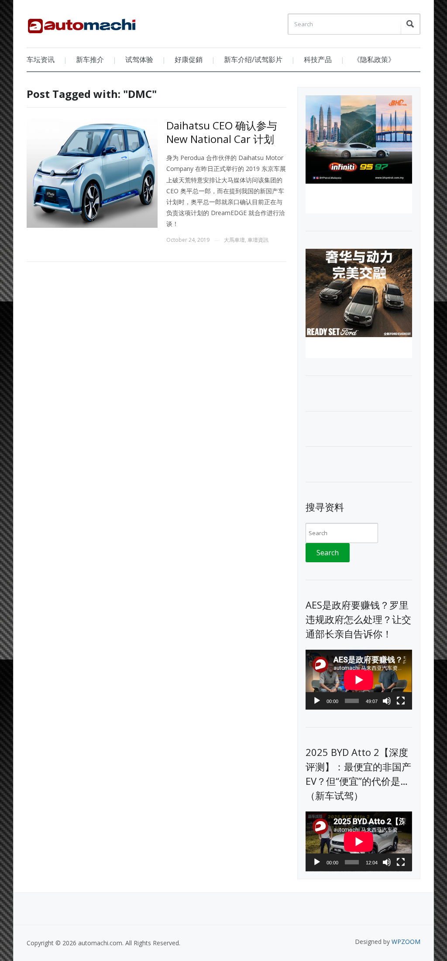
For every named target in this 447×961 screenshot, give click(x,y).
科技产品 (318, 59)
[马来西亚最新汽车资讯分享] (82, 23)
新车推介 (90, 59)
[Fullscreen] (400, 700)
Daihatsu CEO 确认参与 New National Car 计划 (221, 132)
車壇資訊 (258, 240)
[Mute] (386, 700)
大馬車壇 (234, 240)
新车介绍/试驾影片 (253, 59)
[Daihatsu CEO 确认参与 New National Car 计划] (92, 172)
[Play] (317, 700)
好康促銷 (189, 59)
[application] (359, 680)
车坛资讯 (41, 59)
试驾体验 (139, 59)
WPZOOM (406, 941)
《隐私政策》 (374, 59)
